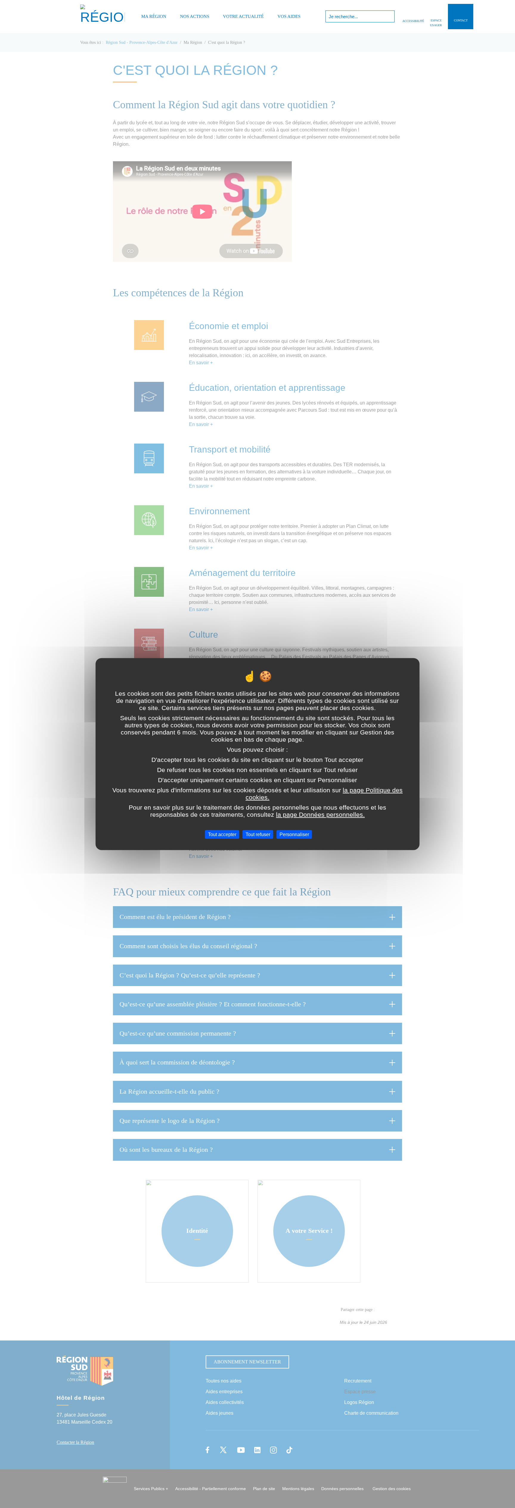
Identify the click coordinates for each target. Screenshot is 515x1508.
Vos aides (288, 16)
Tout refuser (258, 834)
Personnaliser (294, 834)
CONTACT (461, 20)
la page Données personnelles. (320, 814)
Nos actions (194, 16)
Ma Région (153, 16)
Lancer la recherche (389, 16)
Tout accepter (222, 834)
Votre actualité (243, 16)
